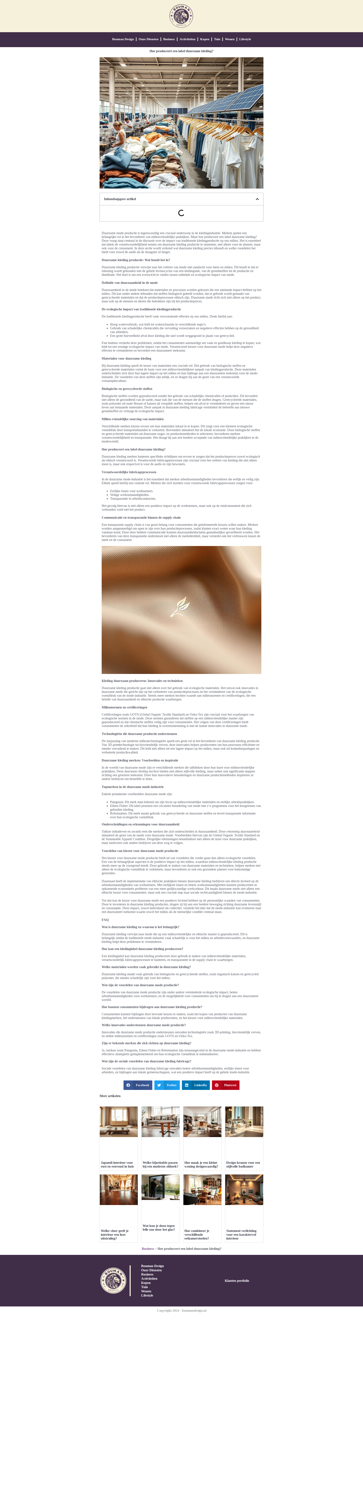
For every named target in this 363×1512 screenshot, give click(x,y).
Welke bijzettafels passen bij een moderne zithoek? (160, 1164)
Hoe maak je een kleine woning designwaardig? (201, 1164)
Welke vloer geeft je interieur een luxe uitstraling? (115, 1234)
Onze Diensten (148, 39)
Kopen (204, 39)
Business (169, 39)
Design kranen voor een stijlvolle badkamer (243, 1164)
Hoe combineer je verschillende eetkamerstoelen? (196, 1234)
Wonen (229, 39)
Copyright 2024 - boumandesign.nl (181, 1310)
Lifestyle (245, 39)
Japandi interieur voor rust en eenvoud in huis (117, 1164)
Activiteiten (187, 39)
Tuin (217, 39)
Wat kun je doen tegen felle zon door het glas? (159, 1227)
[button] (257, 199)
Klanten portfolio (237, 1280)
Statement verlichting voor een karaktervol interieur (241, 1234)
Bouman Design (123, 39)
